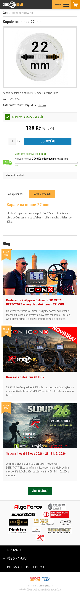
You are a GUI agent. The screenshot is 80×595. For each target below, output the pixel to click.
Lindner (42, 105)
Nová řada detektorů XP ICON (25, 377)
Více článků (40, 491)
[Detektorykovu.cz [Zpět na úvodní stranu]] (23, 4)
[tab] (15, 194)
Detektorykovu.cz (45, 586)
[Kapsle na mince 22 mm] (40, 57)
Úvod (5, 13)
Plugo (29, 589)
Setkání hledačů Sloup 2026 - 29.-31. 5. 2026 (36, 453)
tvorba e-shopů (38, 589)
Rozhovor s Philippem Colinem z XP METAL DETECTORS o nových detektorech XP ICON (35, 302)
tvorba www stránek (53, 589)
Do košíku (48, 141)
